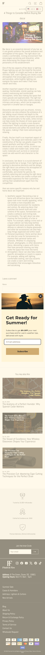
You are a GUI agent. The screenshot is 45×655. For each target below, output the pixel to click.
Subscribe (22, 351)
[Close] (41, 296)
